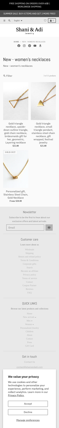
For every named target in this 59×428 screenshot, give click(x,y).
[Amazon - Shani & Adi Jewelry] (40, 46)
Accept (28, 403)
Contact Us (29, 361)
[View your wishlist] (45, 20)
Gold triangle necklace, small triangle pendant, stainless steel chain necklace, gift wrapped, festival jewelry (43, 133)
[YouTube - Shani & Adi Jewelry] (35, 46)
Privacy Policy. (16, 395)
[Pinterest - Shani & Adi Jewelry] (30, 46)
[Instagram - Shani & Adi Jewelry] (24, 46)
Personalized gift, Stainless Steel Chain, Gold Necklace (15, 194)
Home (16, 42)
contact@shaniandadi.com (30, 367)
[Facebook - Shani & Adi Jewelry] (19, 46)
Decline (28, 412)
